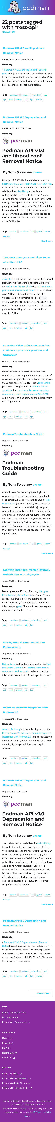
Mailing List (8, 1052)
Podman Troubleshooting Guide (23, 434)
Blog (4, 1047)
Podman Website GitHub (14, 1083)
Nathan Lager (9, 663)
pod (45, 95)
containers (14, 95)
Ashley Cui (7, 279)
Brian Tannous (9, 595)
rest (10, 100)
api (4, 100)
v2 (26, 100)
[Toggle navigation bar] (4, 8)
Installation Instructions (14, 1012)
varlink (39, 100)
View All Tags (8, 31)
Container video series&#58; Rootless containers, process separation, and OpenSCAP (26, 350)
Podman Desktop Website (15, 1087)
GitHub (37, 172)
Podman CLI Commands (14, 1022)
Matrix (5, 1038)
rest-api (19, 100)
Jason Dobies (24, 595)
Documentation (10, 1017)
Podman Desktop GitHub (14, 1078)
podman (25, 95)
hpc (31, 100)
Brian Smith (44, 382)
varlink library (21, 191)
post (19, 606)
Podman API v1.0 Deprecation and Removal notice (27, 183)
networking (36, 95)
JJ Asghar (43, 591)
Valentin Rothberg (11, 729)
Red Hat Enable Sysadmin (19, 286)
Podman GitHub (10, 1073)
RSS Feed (6, 1057)
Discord (6, 1043)
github (39, 231)
